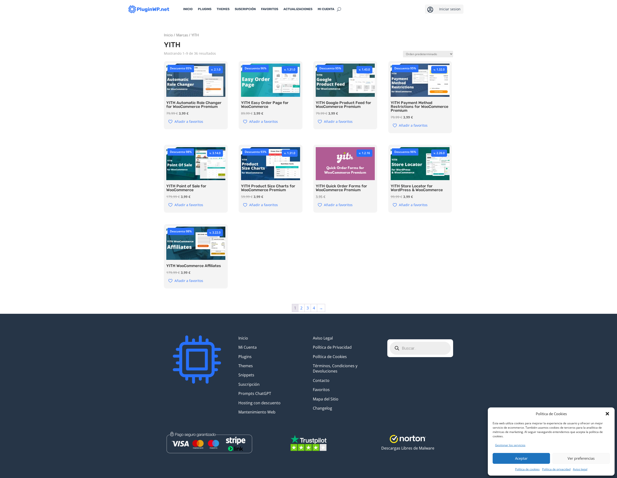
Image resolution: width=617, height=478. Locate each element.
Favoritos (269, 9)
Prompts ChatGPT (254, 393)
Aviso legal (580, 469)
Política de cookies (527, 469)
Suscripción (245, 9)
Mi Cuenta (247, 347)
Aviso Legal (323, 338)
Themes (223, 9)
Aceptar (521, 458)
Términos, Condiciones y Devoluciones (335, 368)
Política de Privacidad (332, 347)
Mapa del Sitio (325, 399)
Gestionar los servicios (510, 445)
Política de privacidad (556, 469)
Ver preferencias (581, 458)
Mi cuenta (326, 9)
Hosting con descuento (259, 403)
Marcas (182, 35)
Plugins (204, 9)
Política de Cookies (330, 356)
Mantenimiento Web (256, 412)
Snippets (246, 375)
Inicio (188, 9)
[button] (607, 413)
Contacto (321, 380)
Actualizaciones (297, 9)
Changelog (322, 408)
